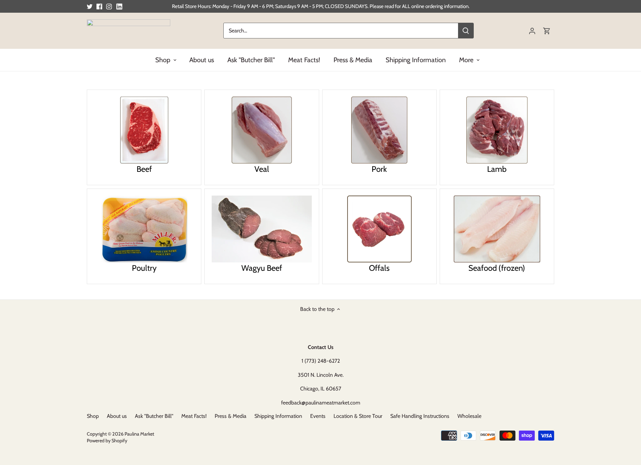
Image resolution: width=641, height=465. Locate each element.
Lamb (496, 168)
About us (117, 416)
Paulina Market (139, 434)
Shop (93, 416)
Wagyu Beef (261, 267)
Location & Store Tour (358, 416)
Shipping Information (278, 416)
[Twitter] (89, 6)
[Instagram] (109, 6)
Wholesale (469, 416)
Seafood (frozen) (496, 267)
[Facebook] (99, 6)
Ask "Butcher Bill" (154, 416)
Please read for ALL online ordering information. (419, 6)
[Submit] (465, 30)
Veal (261, 168)
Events (318, 416)
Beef (144, 168)
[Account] (532, 30)
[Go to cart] (547, 30)
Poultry (144, 267)
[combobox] (341, 30)
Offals (379, 267)
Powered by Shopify (107, 441)
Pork (379, 168)
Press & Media (230, 416)
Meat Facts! (194, 416)
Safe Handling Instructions (419, 416)
